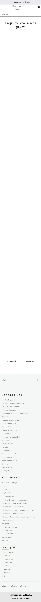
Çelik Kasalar (7, 457)
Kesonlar (5, 464)
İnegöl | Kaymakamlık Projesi (15, 503)
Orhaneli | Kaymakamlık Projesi (16, 500)
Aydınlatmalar (7, 444)
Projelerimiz (7, 493)
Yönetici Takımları (9, 410)
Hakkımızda (6, 537)
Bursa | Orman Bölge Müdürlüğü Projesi (19, 517)
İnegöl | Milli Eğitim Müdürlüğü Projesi (19, 510)
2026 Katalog (7, 530)
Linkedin (7, 566)
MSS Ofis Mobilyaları (23, 595)
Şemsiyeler (6, 471)
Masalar (5, 417)
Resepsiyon (6, 434)
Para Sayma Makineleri (11, 437)
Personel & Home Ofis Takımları (15, 413)
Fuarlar (5, 489)
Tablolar (5, 447)
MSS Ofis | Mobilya (9, 483)
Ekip (3, 486)
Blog (28, 2)
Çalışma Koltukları (9, 427)
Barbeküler (6, 451)
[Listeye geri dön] (20, 361)
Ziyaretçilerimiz (8, 520)
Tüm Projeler (8, 497)
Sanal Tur (18, 2)
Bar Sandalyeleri (8, 400)
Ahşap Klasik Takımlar (11, 407)
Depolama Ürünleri (9, 461)
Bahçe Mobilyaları (9, 423)
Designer (5, 524)
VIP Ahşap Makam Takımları (13, 403)
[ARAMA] (38, 14)
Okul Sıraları (7, 467)
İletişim (5, 540)
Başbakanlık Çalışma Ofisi (13, 507)
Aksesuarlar (6, 440)
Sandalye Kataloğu (9, 534)
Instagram (8, 562)
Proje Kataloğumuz (9, 527)
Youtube (7, 573)
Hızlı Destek (9, 552)
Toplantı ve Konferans (11, 420)
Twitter (7, 569)
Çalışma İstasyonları (10, 454)
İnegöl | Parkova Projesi (13, 514)
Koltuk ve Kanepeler (10, 430)
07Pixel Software (23, 599)
